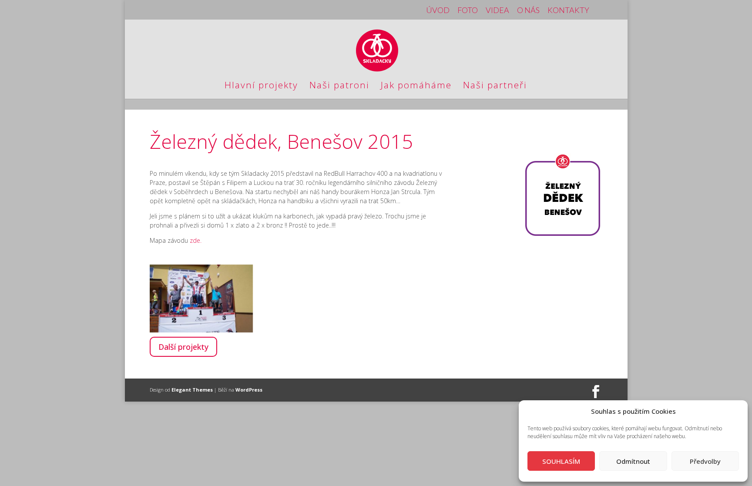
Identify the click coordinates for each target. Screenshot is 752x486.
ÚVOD (438, 10)
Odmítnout (633, 461)
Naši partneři (495, 86)
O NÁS (528, 10)
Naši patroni (339, 86)
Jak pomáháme (416, 86)
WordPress (248, 389)
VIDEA (497, 10)
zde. (195, 240)
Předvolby (705, 461)
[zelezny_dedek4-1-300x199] (201, 330)
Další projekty (183, 347)
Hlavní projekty (261, 86)
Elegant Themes (192, 389)
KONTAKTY (568, 10)
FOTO (467, 10)
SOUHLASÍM (561, 461)
